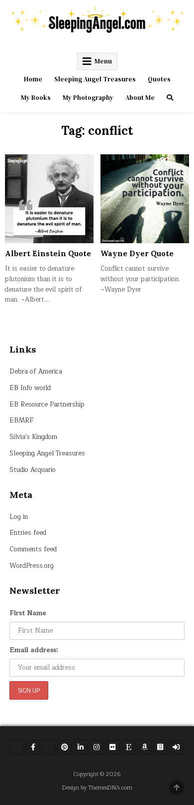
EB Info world (30, 388)
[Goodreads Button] (160, 747)
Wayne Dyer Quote (137, 253)
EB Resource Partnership (47, 404)
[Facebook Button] (32, 747)
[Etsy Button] (128, 747)
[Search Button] (170, 97)
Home (33, 79)
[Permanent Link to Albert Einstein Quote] (49, 198)
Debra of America (35, 371)
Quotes (159, 79)
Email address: (33, 650)
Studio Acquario (32, 469)
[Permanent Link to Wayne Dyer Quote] (144, 198)
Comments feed (33, 549)
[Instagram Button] (96, 747)
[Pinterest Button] (64, 747)
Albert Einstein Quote (48, 253)
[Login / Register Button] (176, 747)
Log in (18, 516)
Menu (103, 61)
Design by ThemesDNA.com (97, 788)
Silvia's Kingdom (33, 436)
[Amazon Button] (144, 747)
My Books (36, 97)
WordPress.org (31, 565)
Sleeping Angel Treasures (95, 79)
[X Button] (16, 747)
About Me (140, 97)
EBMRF (21, 420)
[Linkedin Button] (80, 747)
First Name (27, 613)
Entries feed (27, 532)
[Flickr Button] (112, 747)
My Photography (88, 97)
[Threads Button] (48, 747)
